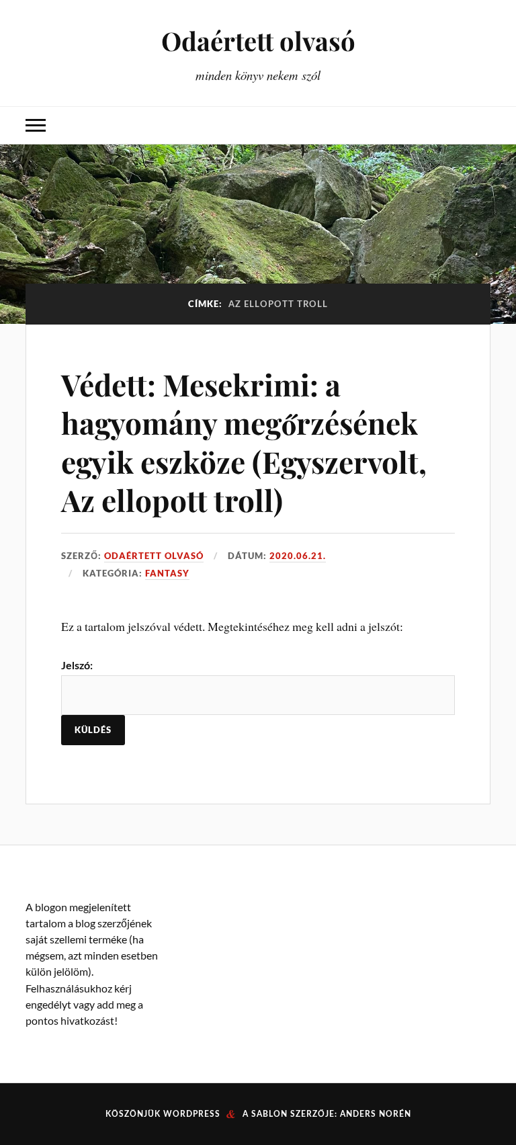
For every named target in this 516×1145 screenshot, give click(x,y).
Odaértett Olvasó (154, 555)
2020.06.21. (297, 555)
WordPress (191, 1114)
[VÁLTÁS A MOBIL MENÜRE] (36, 125)
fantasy (167, 573)
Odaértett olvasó (258, 41)
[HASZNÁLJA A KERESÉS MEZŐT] (480, 125)
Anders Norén (375, 1114)
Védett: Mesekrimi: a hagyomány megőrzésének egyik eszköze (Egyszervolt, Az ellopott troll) (244, 441)
